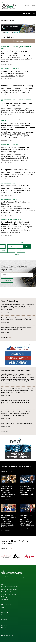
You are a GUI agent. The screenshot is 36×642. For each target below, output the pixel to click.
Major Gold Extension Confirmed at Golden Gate (16, 423)
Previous (18, 242)
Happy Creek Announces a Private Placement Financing (14, 52)
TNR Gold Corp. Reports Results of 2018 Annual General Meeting (16, 105)
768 (19, 246)
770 (3, 250)
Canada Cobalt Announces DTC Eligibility (17, 86)
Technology (4, 599)
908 (21, 250)
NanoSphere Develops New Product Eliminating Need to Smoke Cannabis (15, 223)
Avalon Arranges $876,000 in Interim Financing (15, 203)
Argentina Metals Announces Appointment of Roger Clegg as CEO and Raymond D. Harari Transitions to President (15, 402)
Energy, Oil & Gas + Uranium (9, 589)
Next (18, 255)
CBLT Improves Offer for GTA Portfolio (16, 186)
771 (11, 250)
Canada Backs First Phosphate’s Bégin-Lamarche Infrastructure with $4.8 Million (17, 328)
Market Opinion (5, 597)
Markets (19, 41)
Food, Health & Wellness (13, 219)
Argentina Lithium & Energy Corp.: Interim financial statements (14, 72)
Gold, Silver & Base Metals (8, 167)
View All (4, 338)
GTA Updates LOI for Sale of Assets (14, 170)
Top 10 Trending (9, 301)
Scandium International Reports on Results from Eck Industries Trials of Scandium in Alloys (15, 150)
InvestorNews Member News (15, 371)
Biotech (3, 219)
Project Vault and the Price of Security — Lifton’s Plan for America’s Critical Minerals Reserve (17, 318)
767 (11, 246)
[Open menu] (3, 13)
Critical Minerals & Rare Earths (10, 47)
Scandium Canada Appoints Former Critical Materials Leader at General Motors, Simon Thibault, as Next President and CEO (15, 413)
